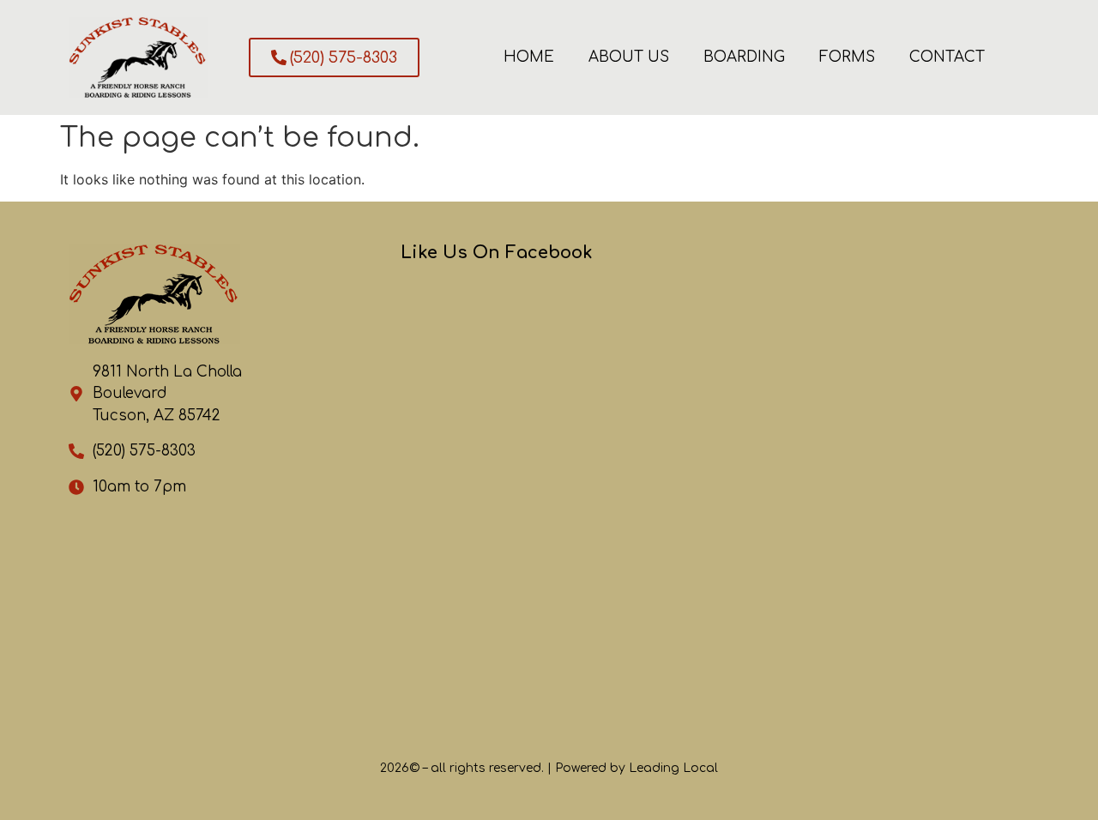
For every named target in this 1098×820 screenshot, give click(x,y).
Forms (847, 57)
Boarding (744, 57)
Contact (947, 57)
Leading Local (673, 768)
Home (529, 57)
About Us (628, 57)
